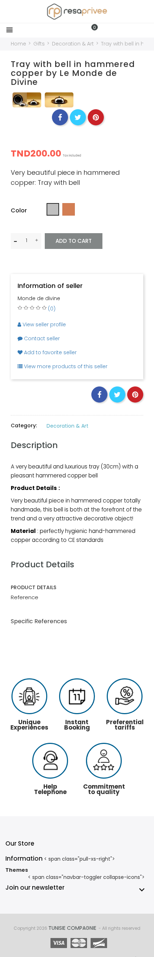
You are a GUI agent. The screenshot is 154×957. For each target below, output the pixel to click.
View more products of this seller (65, 366)
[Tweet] (78, 117)
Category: (24, 425)
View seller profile (43, 324)
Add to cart (74, 241)
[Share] (60, 117)
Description (34, 445)
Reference (24, 597)
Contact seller (41, 338)
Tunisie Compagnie (72, 928)
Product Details (42, 564)
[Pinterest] (96, 117)
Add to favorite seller (50, 352)
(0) (52, 308)
